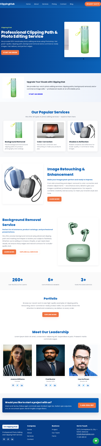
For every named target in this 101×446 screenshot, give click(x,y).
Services (45, 4)
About (36, 4)
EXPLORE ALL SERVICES (29, 252)
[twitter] (17, 385)
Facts (54, 436)
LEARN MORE (54, 199)
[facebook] (13, 385)
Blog (71, 4)
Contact (63, 4)
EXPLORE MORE (50, 314)
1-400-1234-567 (87, 405)
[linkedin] (22, 385)
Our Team (56, 433)
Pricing (54, 4)
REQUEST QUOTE (93, 4)
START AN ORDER (10, 52)
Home (28, 4)
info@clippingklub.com (85, 434)
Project (55, 429)
